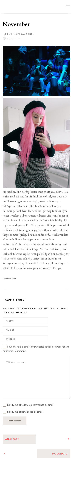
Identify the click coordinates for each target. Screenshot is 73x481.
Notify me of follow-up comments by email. (30, 404)
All (15, 278)
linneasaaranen (23, 34)
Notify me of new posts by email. (25, 411)
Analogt (12, 439)
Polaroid (60, 453)
